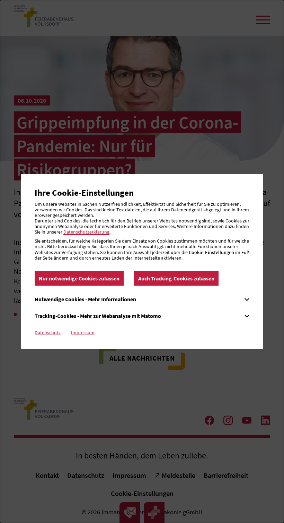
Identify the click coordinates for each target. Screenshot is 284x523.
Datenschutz (48, 332)
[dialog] (142, 261)
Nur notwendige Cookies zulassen (79, 278)
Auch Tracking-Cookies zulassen (176, 278)
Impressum (83, 332)
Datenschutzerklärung (86, 232)
